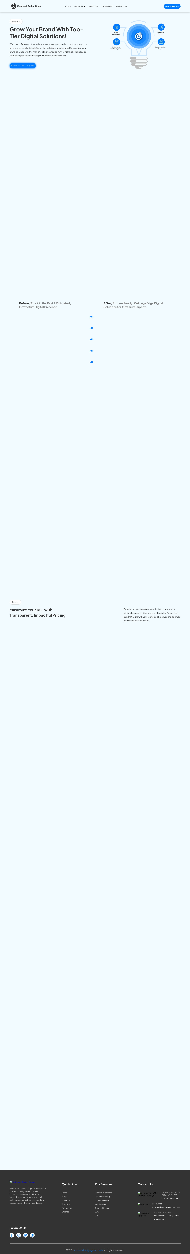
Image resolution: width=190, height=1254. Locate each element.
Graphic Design (102, 1208)
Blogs (64, 1196)
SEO (97, 1212)
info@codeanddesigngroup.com (20, 1135)
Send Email (150, 660)
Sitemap (65, 1212)
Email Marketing (102, 1200)
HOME (68, 6)
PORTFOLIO (121, 6)
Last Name (161, 1097)
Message (118, 1139)
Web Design (100, 1204)
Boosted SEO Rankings (134, 335)
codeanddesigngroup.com (88, 1250)
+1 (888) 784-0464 (15, 1146)
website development (54, 55)
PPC (97, 1215)
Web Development (103, 1192)
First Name (120, 1097)
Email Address (121, 1106)
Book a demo (36, 673)
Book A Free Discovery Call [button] (22, 66)
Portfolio (66, 1204)
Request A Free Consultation (95, 530)
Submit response (123, 1157)
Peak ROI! (16, 21)
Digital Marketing (102, 1196)
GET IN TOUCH (172, 6)
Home (64, 1192)
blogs (95, 729)
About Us (66, 1200)
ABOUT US (93, 6)
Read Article (19, 783)
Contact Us (67, 1208)
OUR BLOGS (107, 6)
